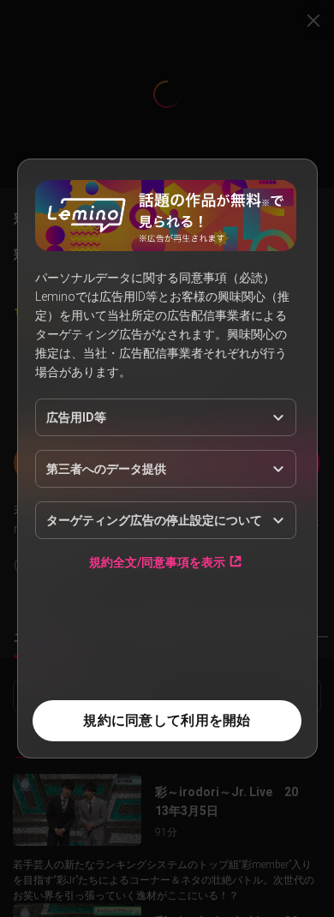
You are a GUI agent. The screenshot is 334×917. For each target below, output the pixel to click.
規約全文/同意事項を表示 (157, 561)
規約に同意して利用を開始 (166, 720)
